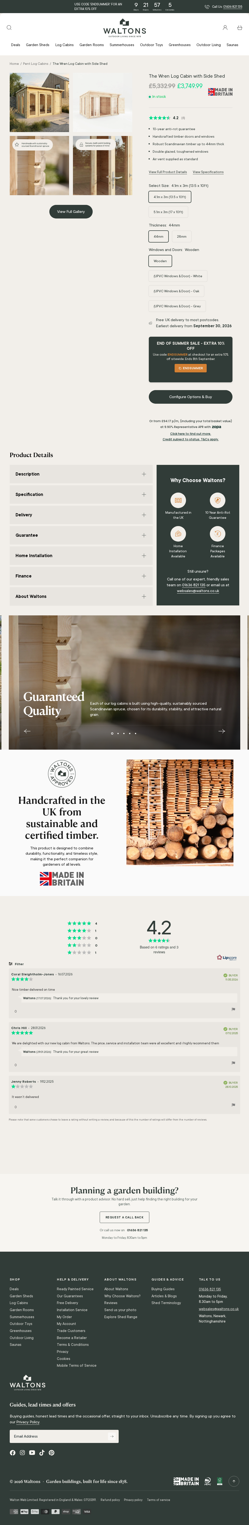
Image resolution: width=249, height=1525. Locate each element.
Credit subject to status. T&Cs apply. (191, 439)
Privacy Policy (27, 1422)
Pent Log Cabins (35, 63)
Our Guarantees (70, 1296)
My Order (64, 1317)
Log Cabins (19, 1302)
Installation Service (72, 1309)
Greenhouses (21, 1330)
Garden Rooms (22, 1309)
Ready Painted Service (75, 1289)
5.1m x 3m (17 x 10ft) (168, 211)
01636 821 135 (232, 6)
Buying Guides (163, 1289)
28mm (182, 236)
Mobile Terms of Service (77, 1365)
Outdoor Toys (21, 1323)
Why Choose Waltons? (122, 1296)
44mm (158, 236)
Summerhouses (22, 1317)
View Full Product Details (168, 171)
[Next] (222, 731)
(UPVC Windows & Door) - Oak (176, 291)
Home (14, 63)
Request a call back (125, 1217)
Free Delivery (67, 1302)
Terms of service (158, 1500)
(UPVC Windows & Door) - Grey (177, 306)
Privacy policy (133, 1500)
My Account (66, 1323)
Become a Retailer (72, 1337)
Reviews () (167, 118)
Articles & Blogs (164, 1296)
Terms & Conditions (73, 1344)
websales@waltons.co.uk (198, 591)
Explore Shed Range (120, 1317)
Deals (14, 1289)
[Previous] (27, 731)
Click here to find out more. (190, 433)
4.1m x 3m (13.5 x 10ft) (170, 196)
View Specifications (208, 171)
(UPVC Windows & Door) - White (178, 276)
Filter (19, 964)
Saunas (15, 1344)
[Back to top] (234, 1481)
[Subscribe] (112, 1436)
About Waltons (116, 1289)
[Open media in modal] (39, 102)
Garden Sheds (21, 1296)
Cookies (63, 1358)
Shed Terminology (166, 1302)
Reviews (110, 1302)
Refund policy (110, 1500)
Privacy (62, 1351)
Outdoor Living (22, 1337)
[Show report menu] (233, 1009)
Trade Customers (71, 1330)
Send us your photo (120, 1309)
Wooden (160, 261)
